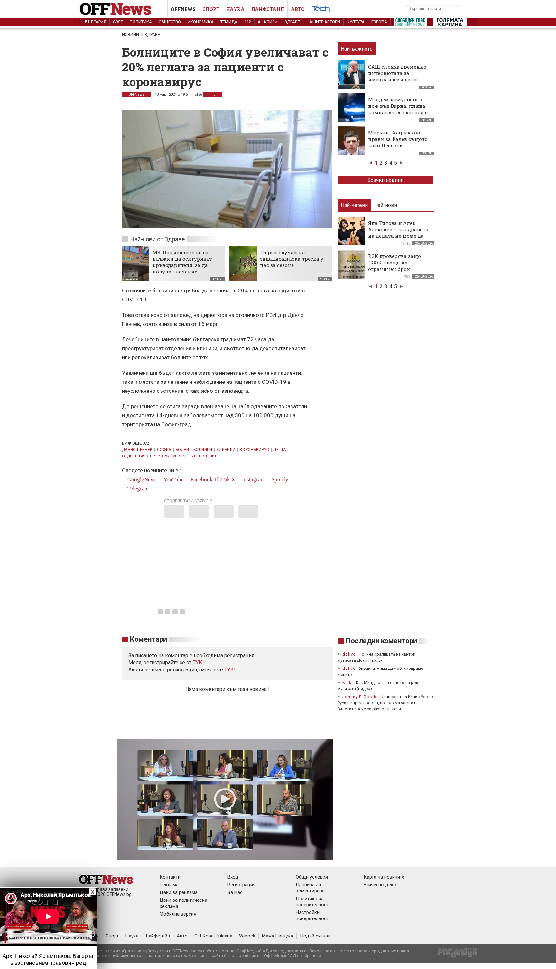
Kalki (347, 682)
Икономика (201, 21)
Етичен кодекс (380, 885)
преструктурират (168, 456)
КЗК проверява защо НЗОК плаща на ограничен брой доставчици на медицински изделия (396, 269)
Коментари (148, 639)
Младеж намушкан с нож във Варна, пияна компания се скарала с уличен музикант (398, 109)
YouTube (173, 479)
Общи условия (312, 877)
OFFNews (136, 94)
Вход (232, 877)
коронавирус (254, 450)
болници (202, 450)
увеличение (204, 456)
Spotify (279, 479)
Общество (170, 21)
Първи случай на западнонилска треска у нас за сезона (291, 258)
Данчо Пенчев (137, 450)
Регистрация (241, 885)
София (164, 450)
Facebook (201, 479)
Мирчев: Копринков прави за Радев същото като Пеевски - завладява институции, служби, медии (399, 145)
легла (279, 450)
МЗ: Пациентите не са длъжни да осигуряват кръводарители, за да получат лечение (182, 262)
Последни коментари (381, 641)
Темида (228, 21)
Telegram (137, 488)
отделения (133, 456)
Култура (356, 21)
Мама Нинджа (277, 936)
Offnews (183, 9)
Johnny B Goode (360, 696)
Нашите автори (323, 21)
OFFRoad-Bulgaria (213, 936)
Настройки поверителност (312, 915)
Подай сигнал (315, 936)
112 (247, 21)
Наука (235, 9)
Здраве (292, 21)
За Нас (235, 892)
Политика (141, 21)
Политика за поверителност (312, 902)
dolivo (349, 654)
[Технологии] (321, 10)
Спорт (210, 9)
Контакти (170, 877)
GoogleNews (141, 479)
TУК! (198, 663)
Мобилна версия (178, 914)
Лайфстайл (267, 9)
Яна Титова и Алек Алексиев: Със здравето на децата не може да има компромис (398, 232)
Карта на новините (384, 877)
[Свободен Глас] (410, 23)
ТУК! (230, 670)
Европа (379, 21)
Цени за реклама (179, 892)
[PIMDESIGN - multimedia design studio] (454, 955)
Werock (247, 936)
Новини (130, 34)
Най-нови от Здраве (157, 239)
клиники (226, 450)
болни (182, 450)
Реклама (169, 885)
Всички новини (385, 180)
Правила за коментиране (310, 888)
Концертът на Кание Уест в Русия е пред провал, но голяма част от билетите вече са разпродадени (385, 702)
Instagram (253, 479)
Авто (298, 9)
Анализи (268, 21)
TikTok (222, 479)
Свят (118, 21)
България (95, 21)
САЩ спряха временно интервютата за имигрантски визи (397, 73)
